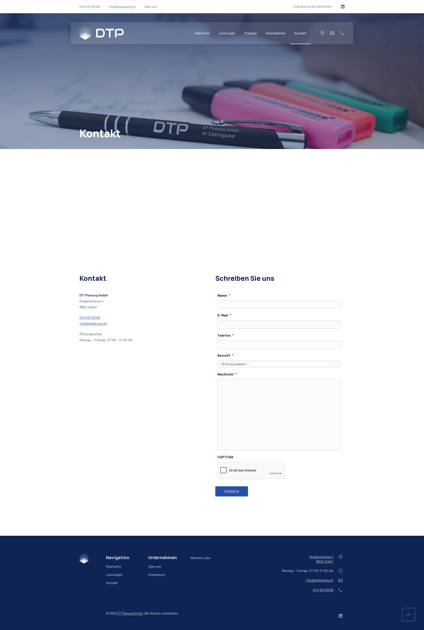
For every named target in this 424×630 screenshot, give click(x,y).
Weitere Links (200, 558)
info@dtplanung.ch (122, 7)
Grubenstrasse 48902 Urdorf (321, 559)
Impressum (156, 575)
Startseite (202, 33)
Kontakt (300, 33)
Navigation (117, 557)
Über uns (150, 7)
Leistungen (227, 33)
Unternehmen (276, 33)
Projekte (250, 33)
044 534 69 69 (90, 7)
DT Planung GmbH (130, 613)
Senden (231, 491)
